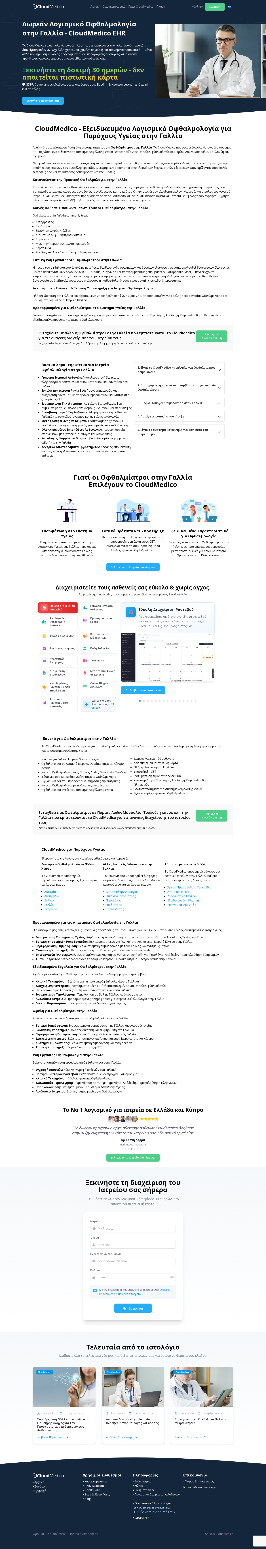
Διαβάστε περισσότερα (145, 690)
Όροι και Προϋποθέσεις (49, 1534)
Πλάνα (160, 7)
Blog (87, 1499)
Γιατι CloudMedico (140, 7)
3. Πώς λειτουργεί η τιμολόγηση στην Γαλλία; (170, 403)
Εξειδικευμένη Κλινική (183, 900)
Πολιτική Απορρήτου (130, 1294)
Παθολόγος (113, 900)
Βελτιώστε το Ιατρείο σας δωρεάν (133, 567)
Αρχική (95, 7)
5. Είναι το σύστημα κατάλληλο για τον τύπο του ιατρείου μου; (173, 432)
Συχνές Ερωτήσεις (97, 1494)
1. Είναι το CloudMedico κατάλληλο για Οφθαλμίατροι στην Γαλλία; (176, 370)
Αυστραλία (51, 896)
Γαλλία (49, 905)
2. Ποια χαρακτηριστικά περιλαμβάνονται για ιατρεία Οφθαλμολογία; (177, 387)
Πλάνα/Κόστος (94, 1486)
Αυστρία (50, 892)
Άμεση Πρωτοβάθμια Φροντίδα (188, 887)
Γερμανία (50, 909)
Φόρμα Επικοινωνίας (199, 1481)
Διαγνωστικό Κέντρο (181, 896)
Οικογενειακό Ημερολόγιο (152, 1503)
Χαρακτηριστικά (114, 7)
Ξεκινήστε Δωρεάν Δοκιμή (212, 336)
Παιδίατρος (114, 905)
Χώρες (138, 1486)
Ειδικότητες (142, 1481)
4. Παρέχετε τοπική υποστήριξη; (161, 416)
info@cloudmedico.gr (202, 1487)
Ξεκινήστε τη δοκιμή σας (43, 100)
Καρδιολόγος (115, 909)
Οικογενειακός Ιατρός (121, 896)
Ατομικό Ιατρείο (178, 892)
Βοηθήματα (92, 1490)
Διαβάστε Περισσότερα (50, 1437)
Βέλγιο (49, 900)
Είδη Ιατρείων (144, 1490)
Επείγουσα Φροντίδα (181, 905)
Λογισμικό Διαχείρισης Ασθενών (157, 1494)
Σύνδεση (197, 7)
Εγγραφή (214, 7)
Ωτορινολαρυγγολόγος (122, 892)
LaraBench (141, 1518)
